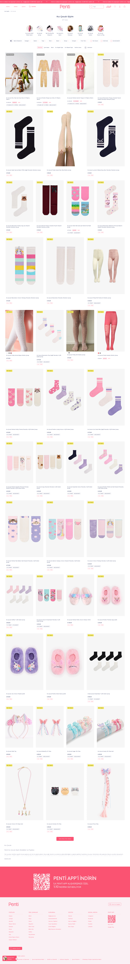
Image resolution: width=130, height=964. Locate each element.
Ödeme (70, 916)
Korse (10, 929)
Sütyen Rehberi (13, 939)
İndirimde (105, 40)
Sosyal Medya (92, 912)
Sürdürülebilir (116, 40)
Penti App (111, 912)
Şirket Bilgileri (52, 926)
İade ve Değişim (72, 921)
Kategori (27, 40)
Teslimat (70, 918)
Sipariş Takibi (71, 924)
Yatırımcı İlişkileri (52, 921)
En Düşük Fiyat (59, 47)
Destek (70, 912)
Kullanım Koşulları (64, 959)
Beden (35, 40)
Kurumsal (51, 912)
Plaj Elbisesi (32, 934)
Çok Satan (46, 47)
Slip (10, 934)
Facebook (90, 918)
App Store (110, 924)
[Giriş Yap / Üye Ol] (120, 7)
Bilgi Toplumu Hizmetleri (54, 929)
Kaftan (30, 931)
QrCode (111, 919)
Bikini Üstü (31, 926)
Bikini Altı (31, 929)
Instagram (90, 916)
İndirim (33, 6)
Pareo (30, 921)
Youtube (90, 924)
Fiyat (43, 40)
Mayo (30, 918)
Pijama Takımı (12, 924)
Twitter (90, 921)
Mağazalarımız (52, 916)
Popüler (12, 912)
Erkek (16, 6)
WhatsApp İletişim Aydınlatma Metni (91, 959)
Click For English (116, 904)
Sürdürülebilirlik (52, 918)
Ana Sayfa (6, 11)
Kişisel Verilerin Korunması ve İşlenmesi (19, 959)
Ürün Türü (83, 40)
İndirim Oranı (78, 47)
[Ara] (91, 7)
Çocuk (23, 6)
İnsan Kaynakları (52, 924)
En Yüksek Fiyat (69, 47)
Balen (57, 40)
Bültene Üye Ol (16, 948)
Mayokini (31, 924)
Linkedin (90, 926)
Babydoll (11, 931)
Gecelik (11, 921)
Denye (65, 40)
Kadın (8, 6)
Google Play (111, 927)
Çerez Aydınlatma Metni (38, 959)
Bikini (30, 916)
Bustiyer (11, 926)
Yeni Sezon (95, 40)
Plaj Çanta (31, 937)
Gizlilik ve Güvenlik (52, 959)
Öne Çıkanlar (33, 912)
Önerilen (40, 47)
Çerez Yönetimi (76, 959)
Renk (50, 40)
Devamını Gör (7, 858)
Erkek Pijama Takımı (14, 937)
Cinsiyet (74, 40)
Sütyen (10, 916)
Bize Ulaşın (71, 926)
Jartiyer (11, 918)
